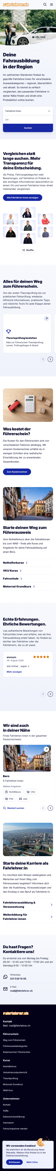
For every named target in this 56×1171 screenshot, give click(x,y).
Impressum (8, 1122)
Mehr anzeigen (14, 671)
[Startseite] (16, 4)
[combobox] (28, 111)
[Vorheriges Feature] (43, 359)
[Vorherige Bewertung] (43, 694)
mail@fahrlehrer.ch (19, 1025)
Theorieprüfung (10, 1078)
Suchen (28, 128)
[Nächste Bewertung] (50, 694)
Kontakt (6, 1104)
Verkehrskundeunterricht (15, 1072)
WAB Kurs (8, 1090)
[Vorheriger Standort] (43, 808)
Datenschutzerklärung (14, 1116)
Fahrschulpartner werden (15, 1128)
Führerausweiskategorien (15, 1046)
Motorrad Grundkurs (13, 1084)
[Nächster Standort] (50, 808)
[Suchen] (45, 4)
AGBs (5, 1110)
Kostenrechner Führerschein (16, 1052)
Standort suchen (15, 808)
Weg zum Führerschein (14, 1040)
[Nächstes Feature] (50, 359)
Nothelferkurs (9, 1066)
